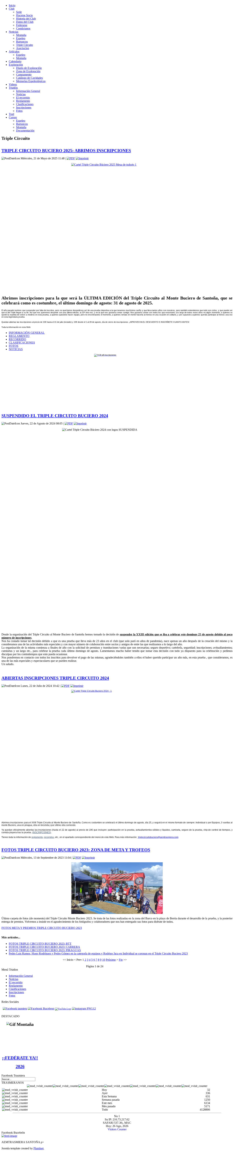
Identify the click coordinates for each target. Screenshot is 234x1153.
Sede (19, 12)
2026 (20, 1066)
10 (103, 959)
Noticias (21, 94)
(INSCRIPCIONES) (41, 832)
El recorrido (23, 97)
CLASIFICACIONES (22, 342)
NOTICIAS (16, 349)
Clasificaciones (24, 104)
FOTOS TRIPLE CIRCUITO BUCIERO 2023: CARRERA (44, 946)
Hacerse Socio (24, 15)
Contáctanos (23, 28)
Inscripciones (23, 107)
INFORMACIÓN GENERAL (27, 332)
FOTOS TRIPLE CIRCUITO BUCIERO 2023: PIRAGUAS (45, 950)
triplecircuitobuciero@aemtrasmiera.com (158, 837)
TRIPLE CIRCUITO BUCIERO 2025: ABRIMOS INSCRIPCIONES (66, 150)
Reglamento (23, 100)
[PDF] (71, 158)
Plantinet (38, 1148)
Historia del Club (26, 18)
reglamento (37, 837)
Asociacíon (22, 48)
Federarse (21, 25)
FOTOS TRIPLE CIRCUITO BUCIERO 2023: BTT (40, 943)
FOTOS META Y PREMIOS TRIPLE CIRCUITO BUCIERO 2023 (41, 927)
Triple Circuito (24, 44)
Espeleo (20, 38)
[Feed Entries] (9, 1135)
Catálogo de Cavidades (29, 77)
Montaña (21, 35)
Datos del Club (24, 21)
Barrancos (22, 41)
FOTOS (13, 345)
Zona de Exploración (28, 71)
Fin (121, 959)
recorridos (49, 837)
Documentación (25, 130)
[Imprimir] (82, 158)
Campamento (23, 74)
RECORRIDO (17, 339)
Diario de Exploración (29, 68)
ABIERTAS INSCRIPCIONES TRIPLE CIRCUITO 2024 (55, 678)
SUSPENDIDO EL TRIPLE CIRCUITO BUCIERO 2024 (54, 415)
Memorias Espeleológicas (31, 81)
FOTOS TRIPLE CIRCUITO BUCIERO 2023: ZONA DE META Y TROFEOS (75, 849)
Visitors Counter (117, 1129)
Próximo (111, 959)
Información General (28, 91)
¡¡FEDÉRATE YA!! (20, 1057)
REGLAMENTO (19, 336)
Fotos (19, 110)
